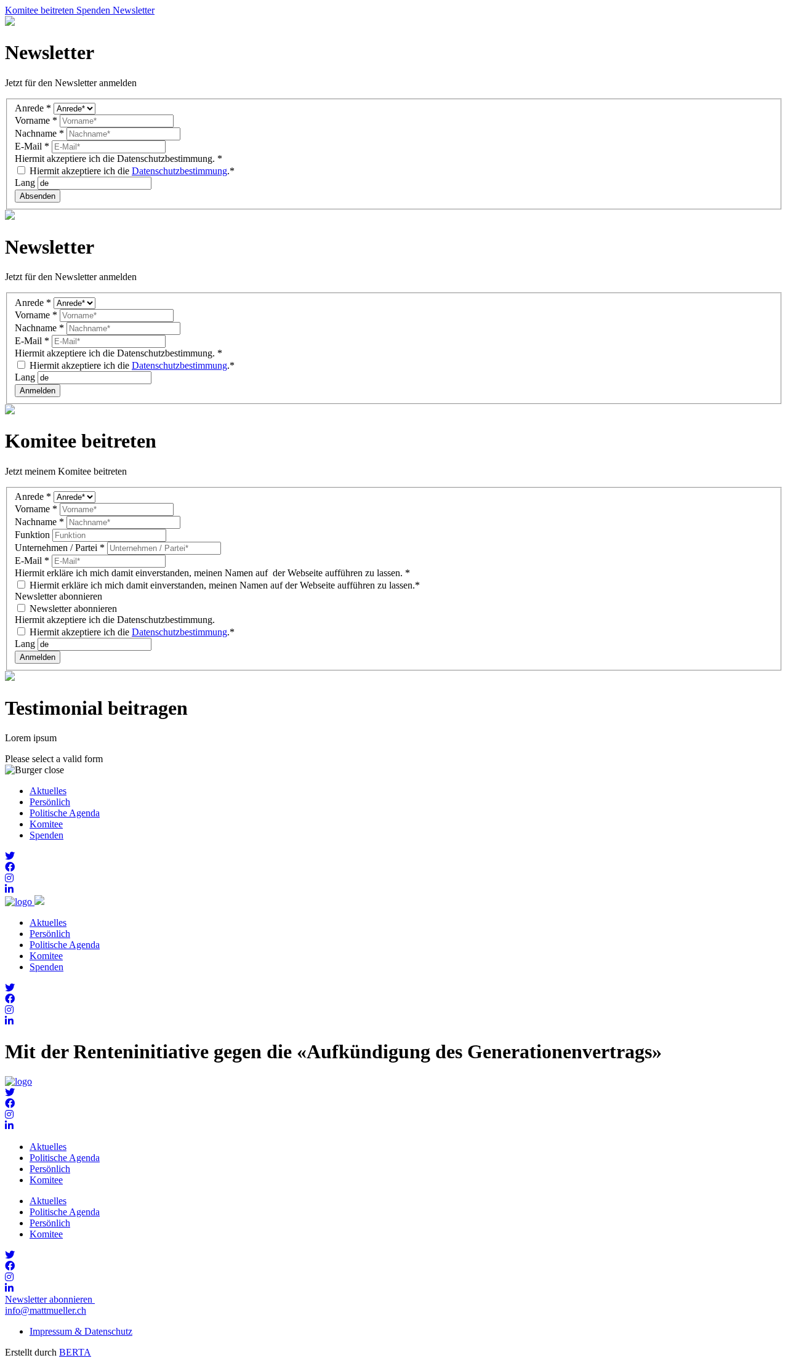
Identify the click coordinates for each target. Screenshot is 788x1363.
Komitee (46, 824)
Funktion (33, 534)
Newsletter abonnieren (72, 608)
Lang (26, 182)
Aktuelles (48, 791)
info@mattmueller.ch (45, 1310)
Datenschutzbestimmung (179, 171)
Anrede (33, 108)
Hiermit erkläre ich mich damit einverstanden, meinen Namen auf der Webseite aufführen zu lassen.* (223, 585)
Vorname (36, 120)
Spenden (46, 835)
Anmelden (37, 390)
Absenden (37, 196)
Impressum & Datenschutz (81, 1331)
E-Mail (32, 146)
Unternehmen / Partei (60, 547)
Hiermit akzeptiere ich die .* (131, 171)
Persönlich (50, 802)
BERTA (75, 1352)
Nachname (39, 133)
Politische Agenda (65, 813)
